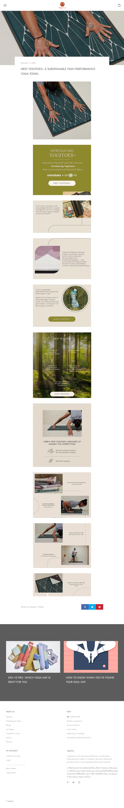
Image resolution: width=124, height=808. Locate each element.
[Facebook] (68, 782)
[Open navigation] (5, 5)
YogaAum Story (13, 733)
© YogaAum (10, 801)
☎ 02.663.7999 (73, 717)
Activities (10, 729)
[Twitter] (73, 782)
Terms (9, 737)
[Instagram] (79, 782)
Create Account (13, 756)
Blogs (8, 725)
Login (8, 760)
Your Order (71, 729)
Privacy (9, 741)
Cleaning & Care (13, 721)
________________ (15, 764)
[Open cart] (119, 5)
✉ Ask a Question (74, 721)
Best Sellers (11, 768)
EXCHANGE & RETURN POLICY (79, 737)
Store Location (73, 725)
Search (9, 717)
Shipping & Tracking (75, 733)
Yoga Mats (11, 772)
